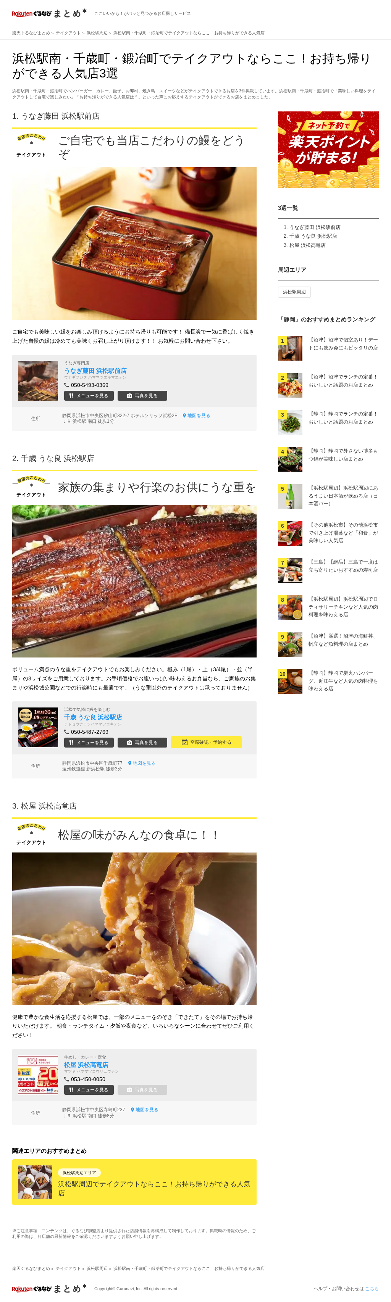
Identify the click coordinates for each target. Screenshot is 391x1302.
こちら (372, 1288)
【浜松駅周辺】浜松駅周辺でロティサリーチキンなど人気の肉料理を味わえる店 (343, 607)
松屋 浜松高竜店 (307, 245)
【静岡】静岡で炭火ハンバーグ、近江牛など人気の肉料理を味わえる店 (343, 681)
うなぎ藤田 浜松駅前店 (315, 227)
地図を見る (198, 415)
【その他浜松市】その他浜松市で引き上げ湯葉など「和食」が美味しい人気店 (343, 533)
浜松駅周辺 (294, 292)
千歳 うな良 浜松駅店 (313, 236)
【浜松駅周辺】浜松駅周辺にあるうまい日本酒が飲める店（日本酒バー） (343, 496)
